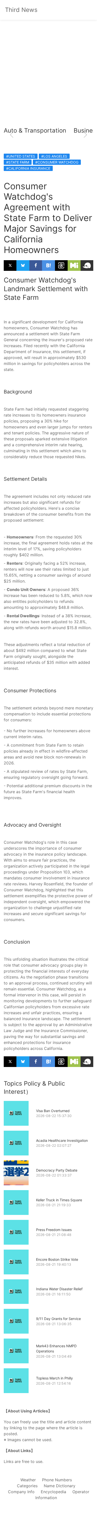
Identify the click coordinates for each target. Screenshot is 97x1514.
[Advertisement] (48, 75)
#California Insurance (28, 168)
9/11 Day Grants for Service (58, 1319)
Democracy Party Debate (56, 1170)
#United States (20, 156)
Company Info (21, 1491)
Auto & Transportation (35, 130)
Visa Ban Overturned (53, 1111)
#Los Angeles (54, 156)
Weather (28, 1479)
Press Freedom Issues (54, 1230)
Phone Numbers (57, 1479)
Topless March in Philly (54, 1378)
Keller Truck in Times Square (59, 1200)
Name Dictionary (59, 1485)
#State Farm (17, 162)
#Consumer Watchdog (56, 162)
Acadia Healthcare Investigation (62, 1140)
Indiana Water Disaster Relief (59, 1289)
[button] (11, 135)
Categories (27, 1485)
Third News (21, 9)
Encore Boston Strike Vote (57, 1259)
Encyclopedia (53, 1491)
